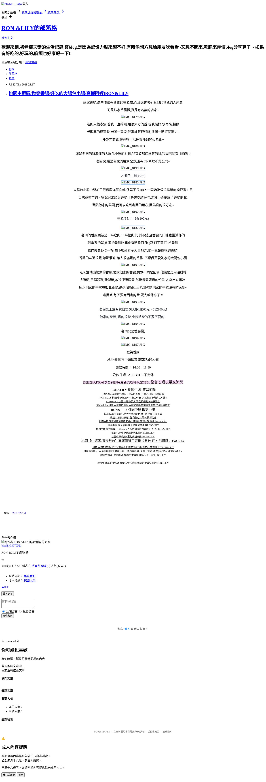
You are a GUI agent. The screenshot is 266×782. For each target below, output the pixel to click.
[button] (4, 481)
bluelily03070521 (11, 545)
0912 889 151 (19, 513)
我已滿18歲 (9, 775)
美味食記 (29, 576)
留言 (44, 565)
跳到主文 (7, 38)
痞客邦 (36, 565)
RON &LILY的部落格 (29, 28)
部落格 (13, 73)
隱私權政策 (153, 731)
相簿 (11, 69)
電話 (6, 513)
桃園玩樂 (29, 580)
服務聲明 (167, 731)
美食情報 (31, 62)
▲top (4, 586)
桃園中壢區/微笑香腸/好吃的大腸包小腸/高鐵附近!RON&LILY (68, 93)
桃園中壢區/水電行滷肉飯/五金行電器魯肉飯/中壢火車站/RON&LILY (133, 463)
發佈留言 (7, 615)
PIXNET (106, 731)
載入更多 (7, 593)
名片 (11, 78)
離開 (20, 775)
